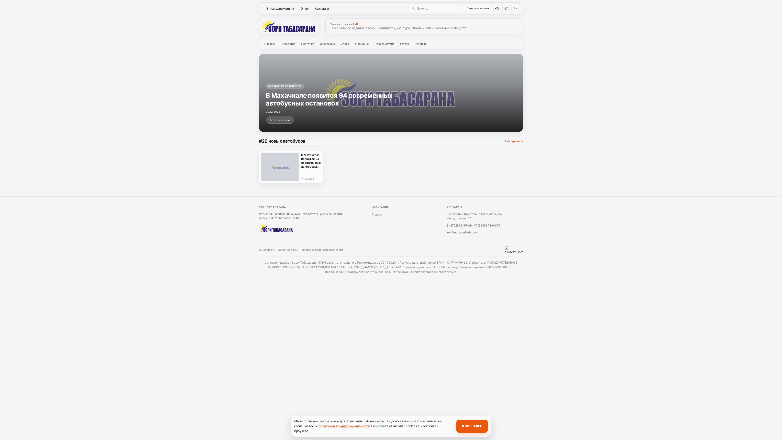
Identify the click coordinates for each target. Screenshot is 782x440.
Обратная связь (288, 249)
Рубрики (421, 43)
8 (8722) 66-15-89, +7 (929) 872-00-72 (473, 225)
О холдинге (266, 249)
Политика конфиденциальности (322, 249)
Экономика (327, 43)
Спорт (345, 43)
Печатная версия (478, 8)
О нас (305, 8)
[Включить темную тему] (497, 8)
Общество (288, 43)
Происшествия (384, 43)
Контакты (322, 8)
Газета (404, 43)
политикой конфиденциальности (344, 426)
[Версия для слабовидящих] (506, 8)
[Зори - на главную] (289, 26)
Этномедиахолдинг (280, 8)
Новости (270, 43)
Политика (307, 43)
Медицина (362, 43)
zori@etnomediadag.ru (462, 232)
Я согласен (472, 426)
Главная (377, 214)
